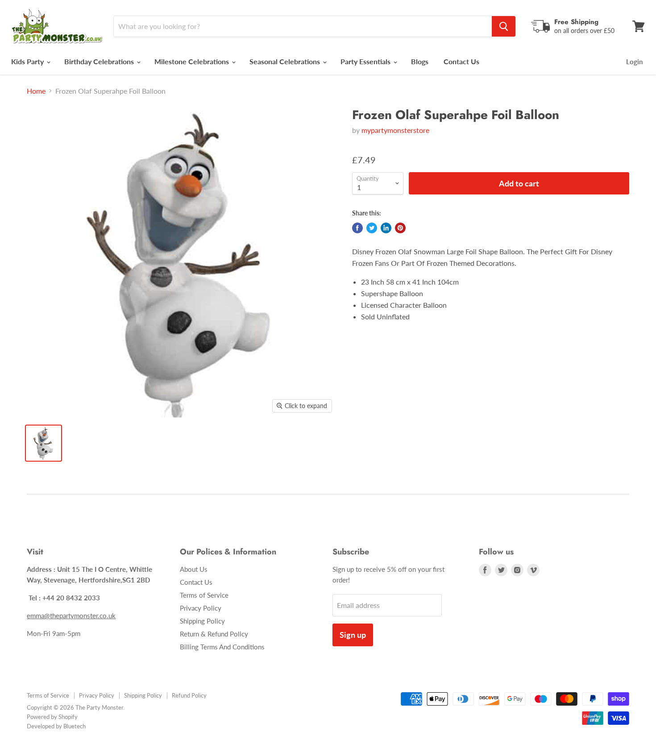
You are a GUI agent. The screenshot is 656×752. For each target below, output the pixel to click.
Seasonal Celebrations (285, 61)
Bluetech (74, 726)
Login (634, 62)
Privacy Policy (200, 608)
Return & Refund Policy (214, 634)
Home (36, 91)
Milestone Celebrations (192, 61)
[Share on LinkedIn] (386, 228)
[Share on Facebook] (357, 228)
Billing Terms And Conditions (222, 647)
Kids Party (28, 61)
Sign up (353, 635)
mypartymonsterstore (395, 130)
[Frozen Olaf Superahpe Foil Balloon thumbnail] (43, 443)
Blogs (419, 61)
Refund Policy (189, 695)
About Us (194, 569)
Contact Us (461, 61)
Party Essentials (366, 61)
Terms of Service (204, 595)
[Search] (503, 26)
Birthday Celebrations (100, 61)
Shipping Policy (202, 621)
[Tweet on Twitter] (371, 228)
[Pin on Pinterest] (400, 228)
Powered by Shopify (52, 716)
